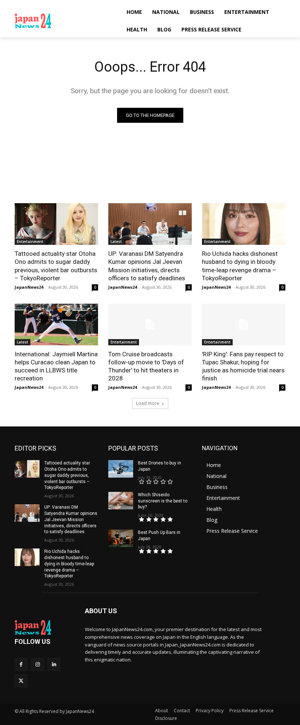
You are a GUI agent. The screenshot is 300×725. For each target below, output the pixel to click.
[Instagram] (37, 664)
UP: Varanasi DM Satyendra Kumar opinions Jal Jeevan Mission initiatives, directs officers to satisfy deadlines (146, 265)
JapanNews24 (29, 287)
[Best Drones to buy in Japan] (120, 469)
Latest (116, 241)
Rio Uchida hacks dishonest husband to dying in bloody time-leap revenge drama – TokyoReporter (240, 265)
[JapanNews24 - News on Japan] (45, 627)
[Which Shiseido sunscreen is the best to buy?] (120, 500)
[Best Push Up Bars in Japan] (120, 538)
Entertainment (30, 241)
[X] (21, 681)
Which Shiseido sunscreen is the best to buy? (162, 501)
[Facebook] (21, 664)
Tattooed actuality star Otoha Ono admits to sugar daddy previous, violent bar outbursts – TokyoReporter (56, 265)
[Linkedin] (54, 664)
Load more (147, 403)
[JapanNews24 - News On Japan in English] (64, 21)
